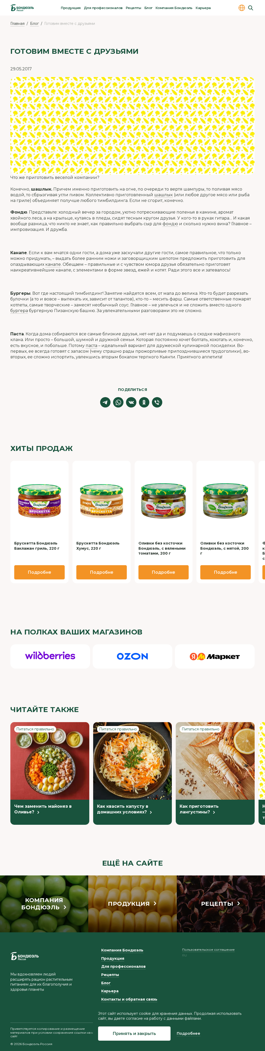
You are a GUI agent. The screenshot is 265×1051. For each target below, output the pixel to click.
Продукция (70, 8)
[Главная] (22, 8)
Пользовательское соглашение (208, 949)
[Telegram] (105, 402)
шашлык (163, 194)
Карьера (203, 8)
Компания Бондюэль (174, 8)
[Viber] (157, 402)
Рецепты (133, 8)
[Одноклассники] (144, 402)
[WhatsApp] (118, 402)
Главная (17, 23)
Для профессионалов (103, 8)
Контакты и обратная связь (129, 999)
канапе (53, 264)
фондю (170, 223)
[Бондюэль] (24, 956)
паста (91, 345)
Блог (148, 8)
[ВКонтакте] (131, 402)
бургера (19, 310)
